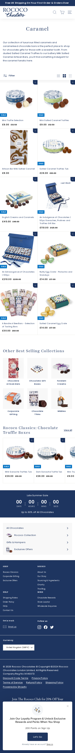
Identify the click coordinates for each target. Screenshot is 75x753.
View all (68, 430)
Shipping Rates (10, 597)
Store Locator (44, 602)
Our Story (42, 576)
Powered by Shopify (15, 686)
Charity (41, 584)
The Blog (41, 589)
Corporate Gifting (11, 576)
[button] (9, 376)
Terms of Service (13, 682)
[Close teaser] (17, 369)
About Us (42, 572)
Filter (11, 75)
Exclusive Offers (10, 580)
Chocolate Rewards (47, 597)
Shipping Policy (54, 682)
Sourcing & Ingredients (48, 580)
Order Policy (8, 602)
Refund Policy (34, 682)
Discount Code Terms (15, 678)
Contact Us (8, 610)
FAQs (5, 606)
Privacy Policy (40, 678)
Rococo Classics (10, 572)
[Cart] (62, 12)
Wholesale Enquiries (47, 606)
